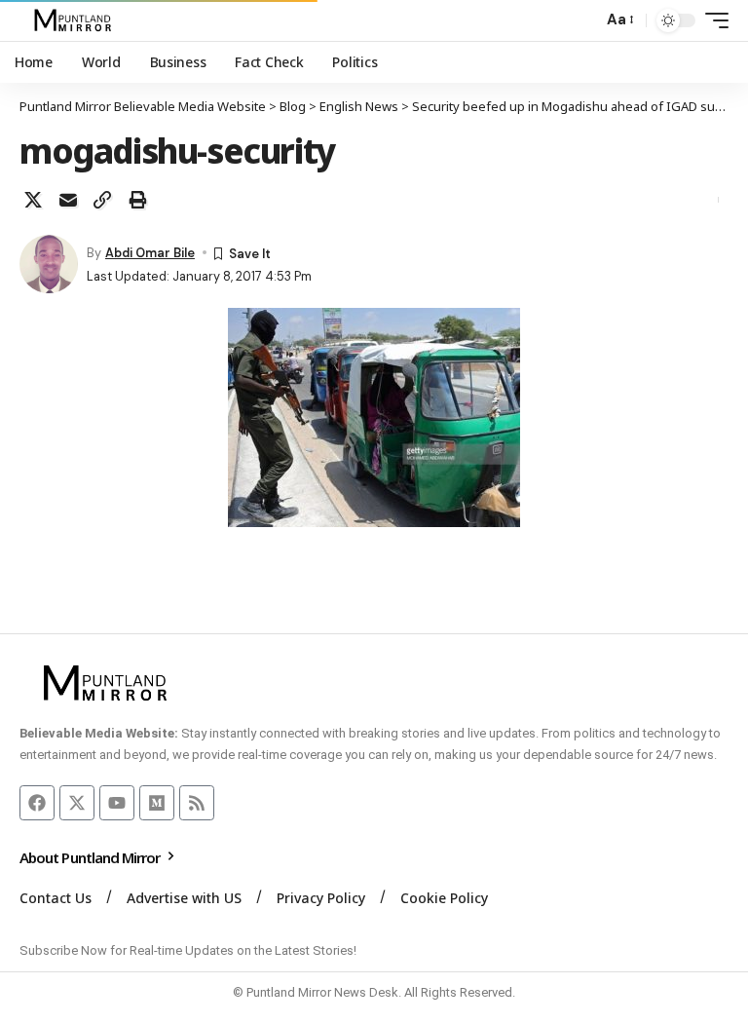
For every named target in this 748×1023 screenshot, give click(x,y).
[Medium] (156, 802)
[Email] (68, 199)
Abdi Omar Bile (150, 253)
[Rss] (196, 802)
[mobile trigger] (712, 20)
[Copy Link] (102, 199)
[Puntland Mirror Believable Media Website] (75, 20)
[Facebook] (37, 802)
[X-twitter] (76, 802)
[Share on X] (33, 199)
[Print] (137, 199)
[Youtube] (116, 802)
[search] (582, 20)
